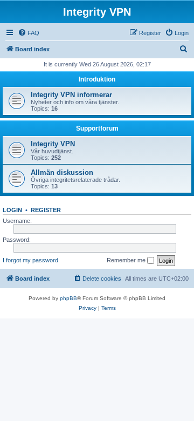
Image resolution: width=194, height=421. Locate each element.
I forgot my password (30, 260)
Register (46, 210)
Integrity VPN (53, 144)
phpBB (68, 298)
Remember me (127, 260)
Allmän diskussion (62, 172)
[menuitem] (28, 32)
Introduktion (97, 79)
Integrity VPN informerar (71, 95)
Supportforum (97, 128)
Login (12, 210)
